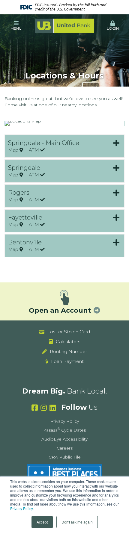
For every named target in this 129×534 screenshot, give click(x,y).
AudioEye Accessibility (64, 439)
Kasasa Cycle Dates (64, 430)
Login (113, 28)
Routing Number (68, 351)
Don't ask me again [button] (77, 521)
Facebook (35, 407)
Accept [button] (42, 521)
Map (14, 150)
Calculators (68, 341)
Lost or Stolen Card (68, 332)
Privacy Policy (21, 508)
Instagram (43, 407)
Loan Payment (67, 361)
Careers (65, 448)
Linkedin (53, 407)
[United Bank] (64, 25)
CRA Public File (65, 457)
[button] (16, 25)
